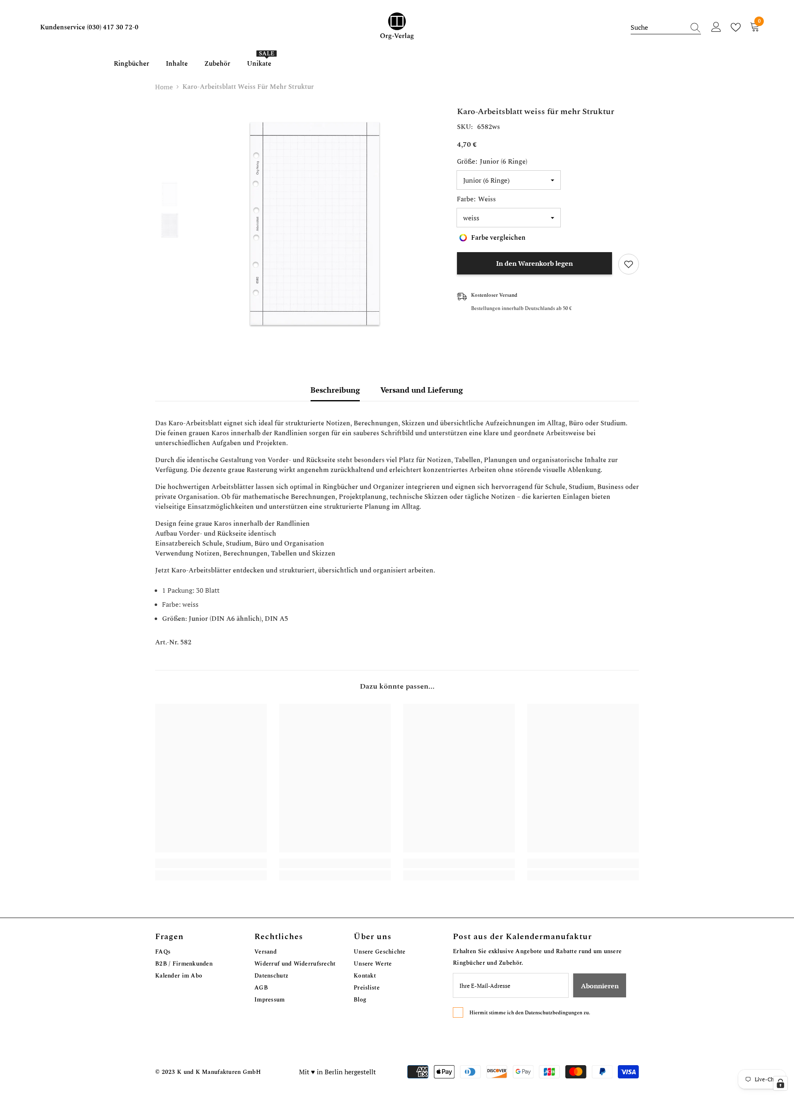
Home (164, 86)
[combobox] (658, 27)
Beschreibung (335, 390)
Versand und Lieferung (421, 390)
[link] (211, 863)
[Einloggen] (716, 27)
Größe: (492, 162)
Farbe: (476, 199)
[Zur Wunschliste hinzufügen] (628, 264)
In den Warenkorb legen (534, 263)
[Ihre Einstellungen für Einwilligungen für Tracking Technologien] (780, 1083)
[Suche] (666, 27)
